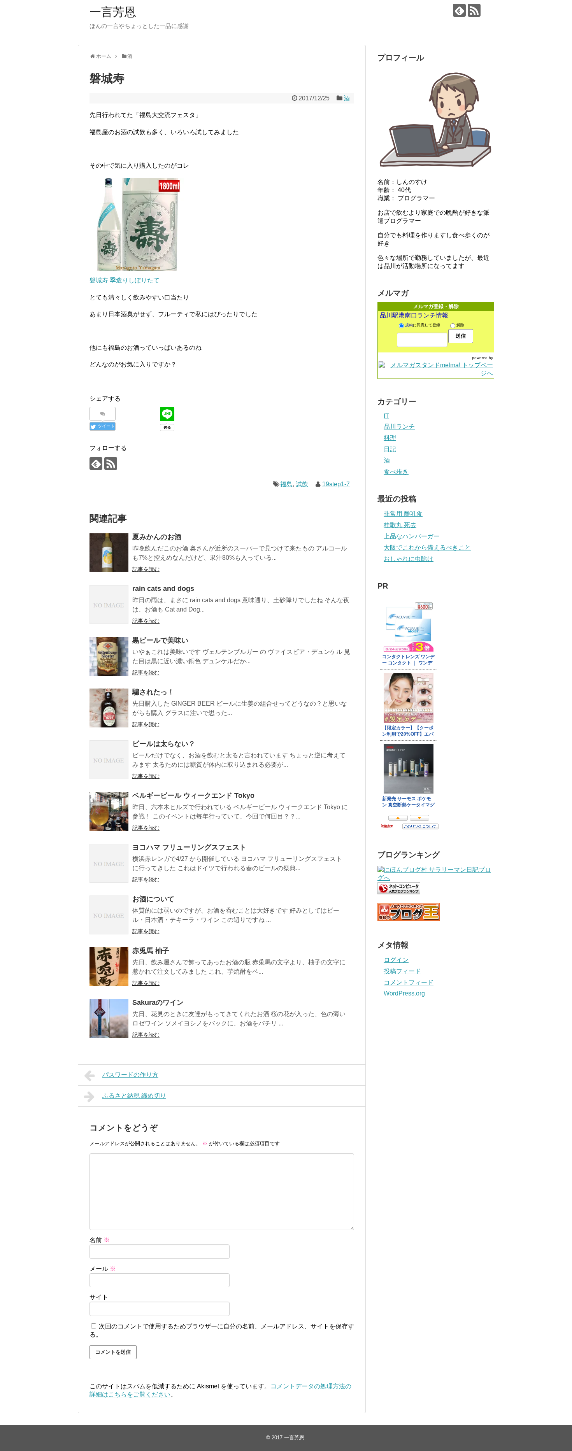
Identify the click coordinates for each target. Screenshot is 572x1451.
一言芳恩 (112, 11)
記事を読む (146, 569)
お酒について (153, 899)
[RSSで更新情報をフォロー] (474, 10)
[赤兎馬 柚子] (108, 966)
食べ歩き (396, 471)
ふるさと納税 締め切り (134, 1095)
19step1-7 (336, 484)
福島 (286, 484)
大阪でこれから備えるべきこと (427, 547)
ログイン (396, 960)
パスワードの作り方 (130, 1074)
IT (386, 416)
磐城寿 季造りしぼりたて (124, 280)
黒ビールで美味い (160, 640)
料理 (390, 438)
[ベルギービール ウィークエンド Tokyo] (108, 811)
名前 (99, 1240)
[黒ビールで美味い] (108, 656)
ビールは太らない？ (163, 744)
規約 (409, 325)
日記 (390, 449)
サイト (98, 1297)
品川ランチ (399, 426)
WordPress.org (404, 993)
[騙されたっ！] (108, 708)
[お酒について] (108, 914)
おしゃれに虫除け (408, 559)
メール (102, 1268)
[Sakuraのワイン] (108, 1018)
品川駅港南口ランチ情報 (414, 315)
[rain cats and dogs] (108, 604)
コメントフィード (408, 982)
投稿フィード (402, 971)
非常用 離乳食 (403, 513)
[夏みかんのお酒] (108, 552)
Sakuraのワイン (158, 1002)
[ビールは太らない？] (108, 759)
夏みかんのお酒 (156, 537)
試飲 (302, 484)
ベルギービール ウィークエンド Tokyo (193, 795)
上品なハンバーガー (412, 536)
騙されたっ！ (153, 692)
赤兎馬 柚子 (150, 951)
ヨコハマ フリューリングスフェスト (189, 847)
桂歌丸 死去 (400, 525)
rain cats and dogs (163, 588)
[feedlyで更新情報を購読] (459, 10)
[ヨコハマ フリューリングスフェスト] (108, 863)
